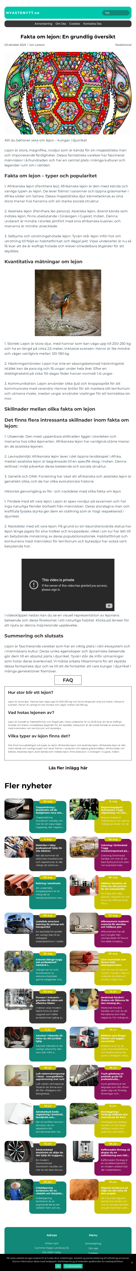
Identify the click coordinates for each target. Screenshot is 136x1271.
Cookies (74, 23)
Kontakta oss (92, 23)
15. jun (113, 1105)
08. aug (47, 877)
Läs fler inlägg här (68, 767)
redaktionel (123, 44)
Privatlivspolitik (73, 1266)
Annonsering (43, 23)
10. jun (48, 1143)
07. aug (113, 915)
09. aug (112, 839)
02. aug (47, 991)
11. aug (48, 839)
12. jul (113, 991)
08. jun (113, 1143)
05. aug (47, 953)
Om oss (61, 23)
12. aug (113, 801)
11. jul (48, 1029)
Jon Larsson (37, 44)
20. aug (47, 801)
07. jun (48, 1181)
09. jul (113, 1029)
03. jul (47, 1105)
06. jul (47, 1067)
